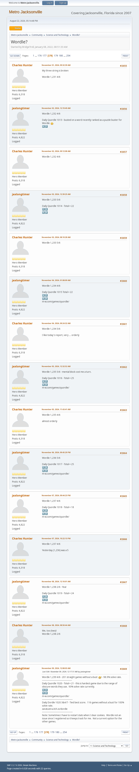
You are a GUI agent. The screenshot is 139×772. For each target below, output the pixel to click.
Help (103, 765)
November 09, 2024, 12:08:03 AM (56, 668)
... (36, 55)
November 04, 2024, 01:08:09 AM (56, 280)
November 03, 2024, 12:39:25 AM (56, 194)
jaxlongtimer (21, 108)
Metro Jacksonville (25, 12)
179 (56, 55)
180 (61, 55)
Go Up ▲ (128, 765)
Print (125, 56)
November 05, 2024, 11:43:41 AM (56, 409)
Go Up (13, 732)
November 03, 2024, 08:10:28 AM (56, 237)
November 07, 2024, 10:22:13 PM (56, 538)
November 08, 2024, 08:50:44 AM (56, 625)
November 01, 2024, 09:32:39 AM (56, 65)
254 (68, 55)
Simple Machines (30, 765)
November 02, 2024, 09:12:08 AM (56, 151)
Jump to (84, 745)
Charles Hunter (22, 65)
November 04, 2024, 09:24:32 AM (56, 323)
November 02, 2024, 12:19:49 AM (56, 108)
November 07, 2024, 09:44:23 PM (56, 495)
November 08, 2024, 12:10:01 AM (56, 581)
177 (45, 55)
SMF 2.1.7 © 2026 (14, 765)
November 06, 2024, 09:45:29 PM (56, 452)
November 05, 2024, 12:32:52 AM (56, 366)
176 (40, 55)
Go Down (15, 56)
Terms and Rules (115, 765)
